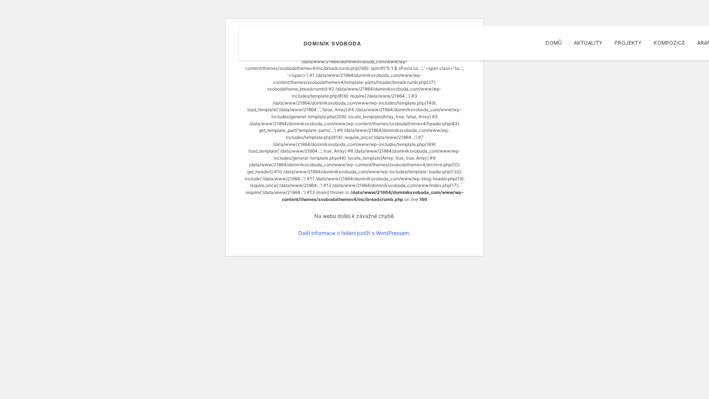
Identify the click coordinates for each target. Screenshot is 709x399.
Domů (553, 43)
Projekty (627, 43)
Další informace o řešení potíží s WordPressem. (354, 233)
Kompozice (669, 43)
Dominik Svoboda (332, 44)
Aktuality (588, 43)
